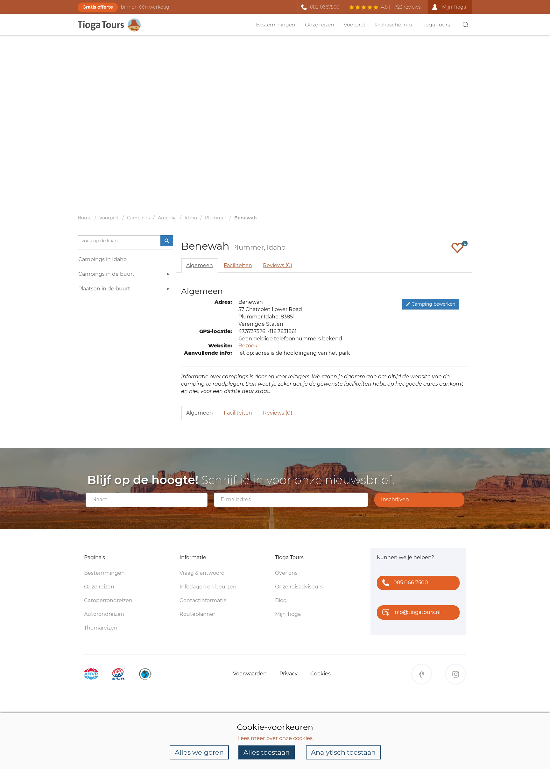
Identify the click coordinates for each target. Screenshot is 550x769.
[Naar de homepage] (113, 25)
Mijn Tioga (288, 614)
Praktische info (393, 25)
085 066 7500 (410, 583)
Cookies (320, 674)
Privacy (288, 674)
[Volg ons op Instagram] (455, 674)
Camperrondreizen (108, 600)
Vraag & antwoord (202, 573)
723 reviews (408, 7)
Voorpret (354, 25)
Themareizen (100, 628)
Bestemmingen (275, 25)
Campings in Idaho (102, 259)
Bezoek (247, 346)
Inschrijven (395, 499)
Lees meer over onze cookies (275, 738)
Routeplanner (197, 614)
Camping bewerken (432, 304)
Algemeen (199, 265)
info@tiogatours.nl (417, 612)
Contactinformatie (203, 600)
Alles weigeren (199, 752)
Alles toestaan (266, 752)
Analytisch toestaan (343, 752)
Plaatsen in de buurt (104, 289)
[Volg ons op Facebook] (421, 674)
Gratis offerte (97, 7)
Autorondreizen (104, 614)
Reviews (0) (277, 265)
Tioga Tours (435, 25)
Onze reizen (319, 25)
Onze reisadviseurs (299, 587)
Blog (281, 600)
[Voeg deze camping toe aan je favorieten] (457, 247)
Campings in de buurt (106, 274)
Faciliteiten (238, 265)
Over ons (286, 573)
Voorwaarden (250, 674)
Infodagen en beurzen (208, 587)
